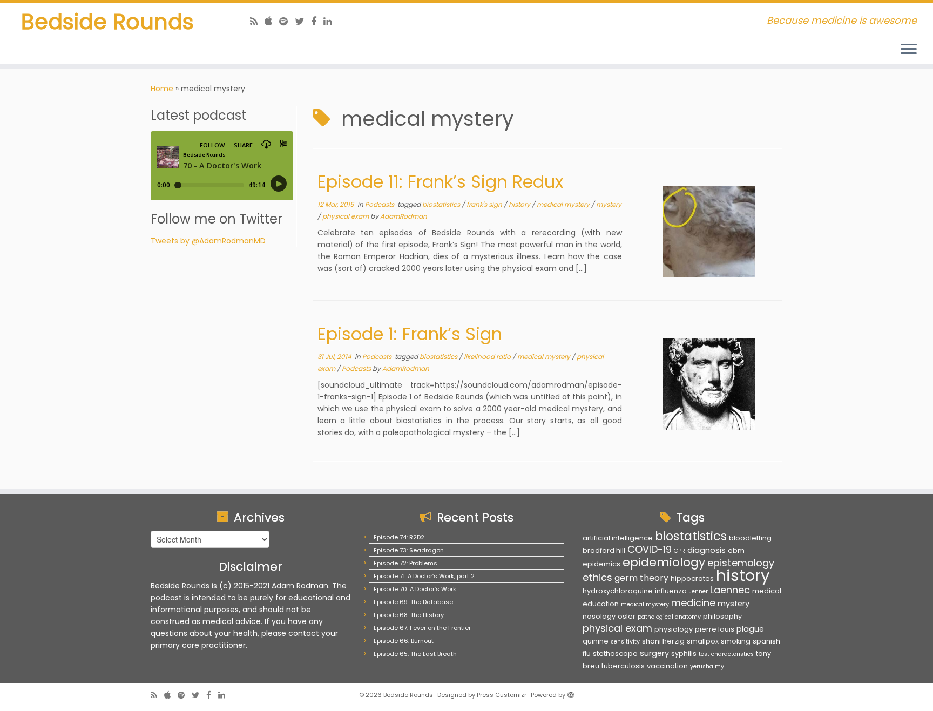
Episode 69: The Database (413, 602)
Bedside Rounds (107, 22)
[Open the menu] (909, 50)
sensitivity (625, 642)
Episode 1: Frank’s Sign (409, 334)
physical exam (346, 216)
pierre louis (714, 629)
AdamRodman (403, 216)
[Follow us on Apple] (272, 21)
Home (162, 88)
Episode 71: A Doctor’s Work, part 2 (424, 576)
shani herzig (663, 641)
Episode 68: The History (409, 615)
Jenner (698, 591)
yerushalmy (707, 666)
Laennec (730, 590)
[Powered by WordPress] (570, 692)
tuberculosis (623, 666)
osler (626, 616)
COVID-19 (649, 549)
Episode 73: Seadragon (409, 550)
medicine (693, 603)
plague (750, 629)
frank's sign (485, 204)
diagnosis (706, 550)
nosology (599, 616)
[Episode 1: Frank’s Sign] (709, 384)
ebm (736, 550)
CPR (679, 551)
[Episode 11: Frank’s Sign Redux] (709, 232)
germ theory (641, 578)
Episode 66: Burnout (404, 640)
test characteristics (726, 654)
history (520, 204)
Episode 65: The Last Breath (415, 653)
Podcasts (380, 204)
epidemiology (664, 562)
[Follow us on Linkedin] (331, 21)
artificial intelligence (618, 538)
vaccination (667, 666)
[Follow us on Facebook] (317, 21)
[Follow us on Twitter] (303, 21)
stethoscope (615, 653)
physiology (673, 629)
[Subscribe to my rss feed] (257, 21)
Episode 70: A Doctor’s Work (415, 589)
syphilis (684, 653)
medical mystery (564, 204)
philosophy (722, 616)
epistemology (740, 563)
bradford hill (604, 550)
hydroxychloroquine (618, 590)
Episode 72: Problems (405, 563)
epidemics (601, 563)
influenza (671, 590)
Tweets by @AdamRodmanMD (208, 240)
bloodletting (750, 538)
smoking (736, 641)
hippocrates (692, 578)
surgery (654, 653)
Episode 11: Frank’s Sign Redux (440, 182)
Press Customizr (501, 694)
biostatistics (442, 204)
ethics (597, 577)
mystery (608, 204)
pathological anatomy (669, 617)
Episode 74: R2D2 (399, 537)
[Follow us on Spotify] (287, 21)
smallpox (703, 641)
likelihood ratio (488, 356)
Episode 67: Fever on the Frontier (422, 628)
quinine (596, 641)
